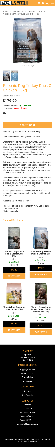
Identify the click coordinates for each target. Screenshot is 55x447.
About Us (27, 391)
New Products (27, 360)
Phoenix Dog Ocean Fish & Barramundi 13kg (14, 253)
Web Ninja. (33, 442)
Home (5, 11)
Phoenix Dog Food (37, 11)
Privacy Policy (27, 377)
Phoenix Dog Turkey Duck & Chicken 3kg (41, 252)
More (14, 270)
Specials (27, 355)
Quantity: (4, 113)
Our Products (27, 395)
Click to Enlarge (27, 65)
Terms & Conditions (27, 373)
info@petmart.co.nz (30, 424)
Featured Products (27, 357)
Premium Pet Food (18, 11)
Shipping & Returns (27, 369)
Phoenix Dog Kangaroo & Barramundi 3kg (14, 308)
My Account (27, 381)
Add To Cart (14, 276)
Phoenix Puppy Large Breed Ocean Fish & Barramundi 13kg (41, 309)
